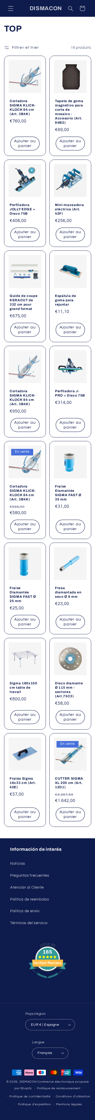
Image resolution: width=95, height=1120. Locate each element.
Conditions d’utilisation (73, 1096)
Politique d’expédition (34, 1104)
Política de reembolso (29, 899)
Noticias (17, 863)
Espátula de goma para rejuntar (65, 300)
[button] (10, 8)
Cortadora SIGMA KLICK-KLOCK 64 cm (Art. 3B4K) (22, 107)
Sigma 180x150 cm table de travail (23, 687)
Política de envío (25, 911)
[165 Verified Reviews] (48, 981)
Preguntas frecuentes (29, 875)
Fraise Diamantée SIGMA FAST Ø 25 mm (23, 594)
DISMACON (28, 1081)
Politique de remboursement (59, 1088)
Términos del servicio (28, 923)
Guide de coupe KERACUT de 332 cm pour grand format (23, 302)
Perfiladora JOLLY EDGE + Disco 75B (22, 209)
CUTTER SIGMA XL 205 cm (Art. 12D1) (69, 783)
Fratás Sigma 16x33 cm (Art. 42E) (23, 783)
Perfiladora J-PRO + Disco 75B (70, 393)
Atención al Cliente (27, 887)
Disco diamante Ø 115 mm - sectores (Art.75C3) (69, 689)
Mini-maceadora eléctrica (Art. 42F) (69, 209)
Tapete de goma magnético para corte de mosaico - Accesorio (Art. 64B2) (69, 111)
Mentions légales (69, 1104)
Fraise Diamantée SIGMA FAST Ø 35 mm (68, 492)
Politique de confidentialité (30, 1096)
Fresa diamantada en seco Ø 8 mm (68, 592)
